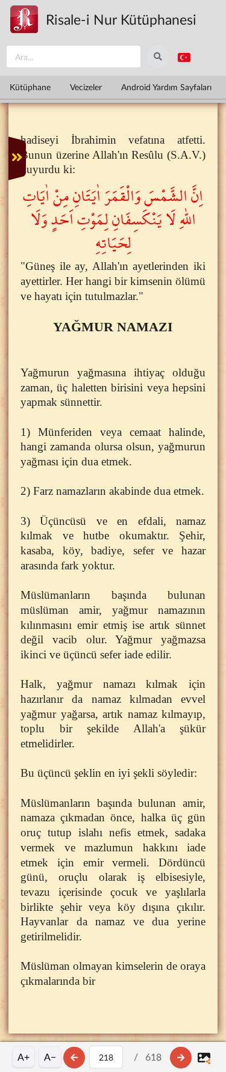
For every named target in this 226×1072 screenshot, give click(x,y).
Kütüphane (30, 87)
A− (50, 1056)
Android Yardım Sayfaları (166, 87)
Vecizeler (86, 87)
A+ (23, 1056)
